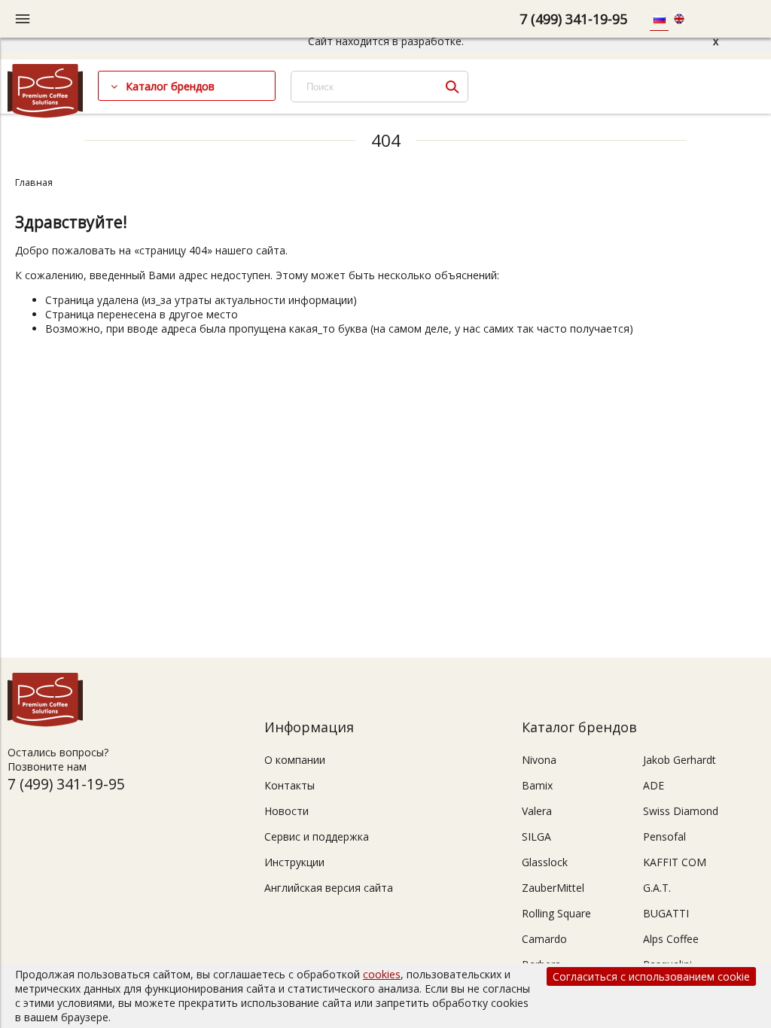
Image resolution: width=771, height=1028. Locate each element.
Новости (286, 811)
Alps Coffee (671, 939)
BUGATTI (666, 913)
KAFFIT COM (674, 862)
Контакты (289, 785)
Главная (34, 182)
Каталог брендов (170, 86)
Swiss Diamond (680, 811)
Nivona (539, 760)
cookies (382, 974)
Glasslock (545, 862)
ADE (653, 785)
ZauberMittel (553, 887)
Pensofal (664, 836)
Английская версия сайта (328, 887)
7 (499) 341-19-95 (573, 19)
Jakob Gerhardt (679, 760)
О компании (294, 760)
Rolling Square (556, 913)
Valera (537, 811)
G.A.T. (657, 887)
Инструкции (294, 862)
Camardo (544, 939)
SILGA (536, 836)
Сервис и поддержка (316, 836)
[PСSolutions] (45, 114)
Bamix (537, 785)
